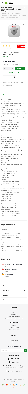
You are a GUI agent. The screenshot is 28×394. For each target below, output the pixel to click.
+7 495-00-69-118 (15, 359)
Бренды (14, 343)
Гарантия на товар (14, 332)
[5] (9, 46)
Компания (14, 307)
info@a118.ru (15, 362)
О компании (14, 310)
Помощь (14, 325)
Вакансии (14, 314)
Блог (14, 338)
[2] (5, 46)
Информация (14, 322)
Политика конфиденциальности (14, 319)
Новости (14, 312)
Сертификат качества (11, 269)
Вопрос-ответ (14, 340)
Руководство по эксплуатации (13, 264)
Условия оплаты (14, 327)
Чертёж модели (9, 274)
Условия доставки (14, 329)
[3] (6, 46)
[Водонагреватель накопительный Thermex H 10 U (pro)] (14, 31)
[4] (8, 46)
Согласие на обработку (14, 316)
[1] (3, 46)
